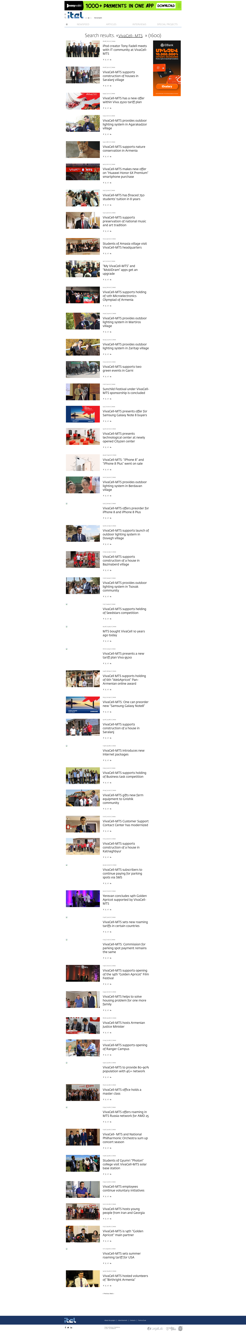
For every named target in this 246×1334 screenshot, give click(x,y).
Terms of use (142, 1320)
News (113, 41)
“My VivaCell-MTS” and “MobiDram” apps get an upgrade (120, 270)
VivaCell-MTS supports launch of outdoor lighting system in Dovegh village (126, 534)
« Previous (106, 1293)
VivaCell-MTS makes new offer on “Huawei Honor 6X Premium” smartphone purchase (125, 173)
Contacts (133, 1320)
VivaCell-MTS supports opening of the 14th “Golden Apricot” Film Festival (126, 974)
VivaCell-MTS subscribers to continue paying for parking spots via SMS (122, 873)
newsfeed (83, 24)
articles (111, 24)
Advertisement (123, 1320)
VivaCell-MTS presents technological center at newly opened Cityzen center (124, 437)
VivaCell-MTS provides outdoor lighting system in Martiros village (125, 322)
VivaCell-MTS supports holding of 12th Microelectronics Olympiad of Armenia (124, 296)
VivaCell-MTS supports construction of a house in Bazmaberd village (121, 560)
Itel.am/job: (98, 18)
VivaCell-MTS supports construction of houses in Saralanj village (120, 76)
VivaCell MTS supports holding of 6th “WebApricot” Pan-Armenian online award (124, 680)
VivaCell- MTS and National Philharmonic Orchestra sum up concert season (125, 1138)
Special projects (167, 24)
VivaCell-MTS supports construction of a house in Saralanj (121, 728)
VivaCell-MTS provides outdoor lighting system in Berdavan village (125, 486)
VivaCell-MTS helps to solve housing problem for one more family (124, 1000)
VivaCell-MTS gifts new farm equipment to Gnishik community (123, 799)
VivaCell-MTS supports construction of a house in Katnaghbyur (121, 847)
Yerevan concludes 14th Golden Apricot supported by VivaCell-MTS (125, 900)
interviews (139, 24)
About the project (110, 1320)
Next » (112, 1293)
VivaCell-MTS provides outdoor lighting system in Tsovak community (125, 586)
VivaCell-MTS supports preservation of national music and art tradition (124, 221)
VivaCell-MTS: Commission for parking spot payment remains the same (125, 948)
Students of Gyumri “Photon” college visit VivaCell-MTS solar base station (125, 1164)
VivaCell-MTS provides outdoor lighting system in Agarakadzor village (125, 124)
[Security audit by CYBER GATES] (171, 1328)
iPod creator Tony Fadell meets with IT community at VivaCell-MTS (125, 50)
